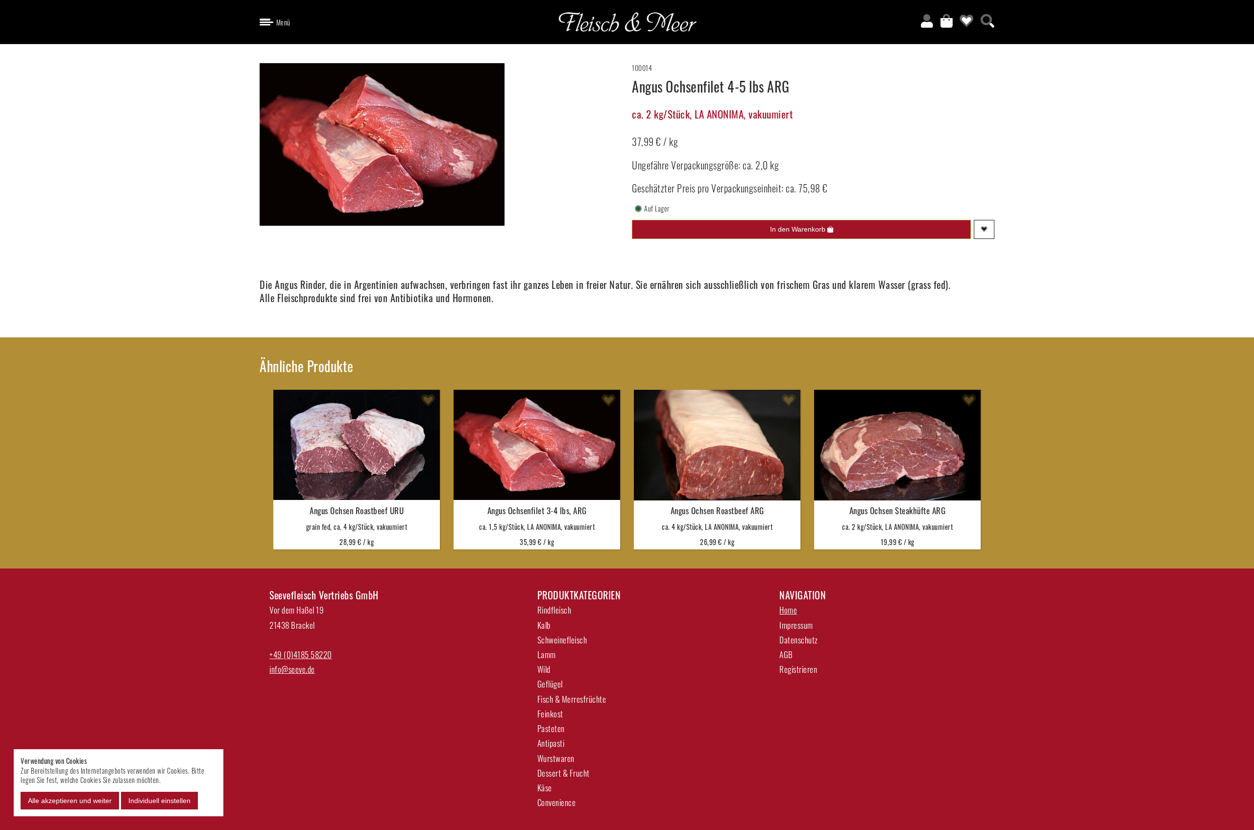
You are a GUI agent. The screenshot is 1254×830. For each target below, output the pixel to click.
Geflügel (550, 684)
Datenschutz (798, 640)
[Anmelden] (927, 19)
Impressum (796, 625)
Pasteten (551, 728)
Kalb (544, 625)
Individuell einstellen (159, 801)
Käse (544, 788)
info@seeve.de (292, 669)
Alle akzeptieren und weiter (70, 801)
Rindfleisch (554, 610)
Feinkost (550, 714)
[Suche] (988, 19)
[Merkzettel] (967, 19)
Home (788, 610)
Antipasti (551, 743)
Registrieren (798, 669)
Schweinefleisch (562, 640)
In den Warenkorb (798, 229)
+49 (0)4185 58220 (300, 654)
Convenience (556, 802)
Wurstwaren (556, 758)
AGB (786, 654)
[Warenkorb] (946, 19)
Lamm (546, 654)
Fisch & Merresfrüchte (571, 699)
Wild (544, 669)
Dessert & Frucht (563, 773)
